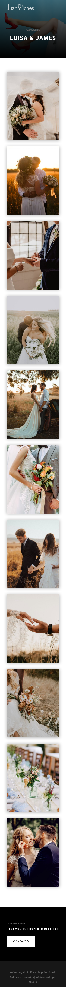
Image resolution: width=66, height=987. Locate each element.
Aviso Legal (17, 972)
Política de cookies (22, 977)
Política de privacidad (41, 972)
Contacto (21, 941)
